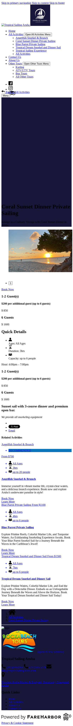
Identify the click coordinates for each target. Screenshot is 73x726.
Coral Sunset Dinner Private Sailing (35, 41)
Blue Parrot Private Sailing (30, 44)
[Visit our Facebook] (11, 84)
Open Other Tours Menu (36, 63)
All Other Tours (24, 76)
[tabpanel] (36, 251)
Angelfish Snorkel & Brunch (32, 37)
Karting (20, 67)
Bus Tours (21, 73)
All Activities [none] (16, 34)
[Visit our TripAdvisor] (12, 94)
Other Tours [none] (15, 63)
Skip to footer (57, 2)
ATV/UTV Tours (25, 70)
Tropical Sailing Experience (31, 50)
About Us (14, 60)
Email (12, 430)
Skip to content (40, 2)
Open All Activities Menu (37, 34)
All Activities (23, 53)
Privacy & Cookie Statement (17, 722)
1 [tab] (10, 283)
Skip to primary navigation (16, 2)
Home (12, 30)
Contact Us (15, 57)
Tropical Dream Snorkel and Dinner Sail (38, 47)
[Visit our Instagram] (11, 89)
